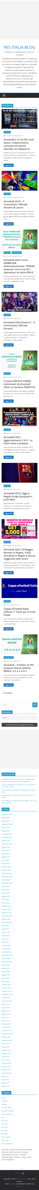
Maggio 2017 (6, 1086)
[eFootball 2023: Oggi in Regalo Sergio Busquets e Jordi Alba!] (19, 473)
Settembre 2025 (7, 814)
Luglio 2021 (5, 929)
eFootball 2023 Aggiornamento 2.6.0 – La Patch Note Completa (18, 440)
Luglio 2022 (5, 890)
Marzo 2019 (5, 1021)
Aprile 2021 (5, 939)
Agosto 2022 (6, 886)
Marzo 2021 (5, 942)
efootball (7, 132)
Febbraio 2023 (6, 867)
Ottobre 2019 (6, 998)
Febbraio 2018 (6, 1063)
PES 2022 (5, 1134)
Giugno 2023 (6, 854)
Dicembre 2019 (7, 991)
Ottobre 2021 (6, 919)
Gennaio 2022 (6, 909)
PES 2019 (5, 1124)
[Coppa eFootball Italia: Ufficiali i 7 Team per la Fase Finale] (19, 588)
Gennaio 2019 (6, 1027)
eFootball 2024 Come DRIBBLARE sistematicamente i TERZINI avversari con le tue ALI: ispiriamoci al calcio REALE (19, 266)
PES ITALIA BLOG (19, 47)
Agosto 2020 (6, 965)
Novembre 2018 (7, 1034)
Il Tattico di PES (16, 252)
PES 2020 (5, 1127)
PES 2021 (5, 1130)
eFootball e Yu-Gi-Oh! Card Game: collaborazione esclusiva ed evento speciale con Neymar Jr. (19, 144)
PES (3, 1117)
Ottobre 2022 (6, 880)
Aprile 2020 (5, 978)
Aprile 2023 (5, 860)
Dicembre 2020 (7, 952)
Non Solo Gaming (7, 1111)
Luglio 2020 (5, 968)
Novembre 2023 (7, 837)
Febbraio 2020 (6, 985)
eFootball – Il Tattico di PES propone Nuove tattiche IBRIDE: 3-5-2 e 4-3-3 (19, 668)
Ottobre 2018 (6, 1037)
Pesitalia (20, 136)
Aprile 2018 (5, 1057)
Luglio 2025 (5, 821)
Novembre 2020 (7, 955)
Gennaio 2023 (6, 870)
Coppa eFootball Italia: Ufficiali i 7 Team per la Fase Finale (19, 611)
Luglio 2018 (5, 1047)
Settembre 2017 (7, 1073)
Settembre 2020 (7, 962)
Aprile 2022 (5, 899)
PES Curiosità (6, 1137)
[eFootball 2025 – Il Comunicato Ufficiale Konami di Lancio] (19, 181)
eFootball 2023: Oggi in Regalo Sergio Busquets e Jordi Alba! (18, 496)
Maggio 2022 (6, 896)
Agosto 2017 (6, 1076)
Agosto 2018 (6, 1044)
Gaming (4, 1104)
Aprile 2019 (5, 1017)
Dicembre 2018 (7, 1030)
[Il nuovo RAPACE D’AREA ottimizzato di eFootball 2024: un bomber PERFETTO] (19, 360)
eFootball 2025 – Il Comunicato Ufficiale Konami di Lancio (15, 204)
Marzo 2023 (5, 863)
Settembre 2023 (7, 844)
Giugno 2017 (6, 1083)
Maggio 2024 (6, 831)
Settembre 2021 (7, 922)
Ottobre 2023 (6, 841)
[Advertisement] (19, 20)
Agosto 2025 (6, 818)
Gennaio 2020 (6, 988)
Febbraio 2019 (6, 1024)
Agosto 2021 (6, 926)
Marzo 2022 (5, 903)
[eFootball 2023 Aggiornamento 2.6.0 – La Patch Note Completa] (19, 416)
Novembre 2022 (7, 877)
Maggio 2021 (6, 935)
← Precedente (7, 693)
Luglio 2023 (5, 850)
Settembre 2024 (7, 824)
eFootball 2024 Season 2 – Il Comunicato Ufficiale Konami (19, 325)
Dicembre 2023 (7, 834)
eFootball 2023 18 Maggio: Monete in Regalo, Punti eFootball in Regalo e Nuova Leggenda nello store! (19, 554)
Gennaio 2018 (6, 1066)
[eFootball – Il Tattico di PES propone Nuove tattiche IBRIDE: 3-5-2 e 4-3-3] (19, 644)
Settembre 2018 (7, 1040)
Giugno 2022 (6, 893)
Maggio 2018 (6, 1053)
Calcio (4, 1098)
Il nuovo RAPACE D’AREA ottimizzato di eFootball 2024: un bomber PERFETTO (19, 384)
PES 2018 (5, 1121)
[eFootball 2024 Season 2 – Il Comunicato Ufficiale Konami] (19, 302)
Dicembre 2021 (7, 913)
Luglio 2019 (5, 1008)
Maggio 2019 (6, 1014)
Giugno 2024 (6, 827)
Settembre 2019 (7, 1001)
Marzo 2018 (5, 1060)
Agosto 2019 (6, 1004)
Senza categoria (7, 1144)
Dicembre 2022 (7, 873)
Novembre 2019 (7, 994)
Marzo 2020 (5, 981)
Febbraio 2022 (6, 906)
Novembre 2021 (7, 916)
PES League (5, 1140)
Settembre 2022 (7, 883)
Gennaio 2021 (6, 949)
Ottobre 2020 (6, 958)
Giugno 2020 (6, 971)
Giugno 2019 (6, 1011)
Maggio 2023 (6, 857)
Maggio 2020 (6, 975)
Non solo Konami (7, 1114)
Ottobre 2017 (6, 1070)
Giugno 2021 (6, 932)
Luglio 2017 (5, 1080)
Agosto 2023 (6, 847)
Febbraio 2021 (6, 945)
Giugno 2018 (6, 1050)
